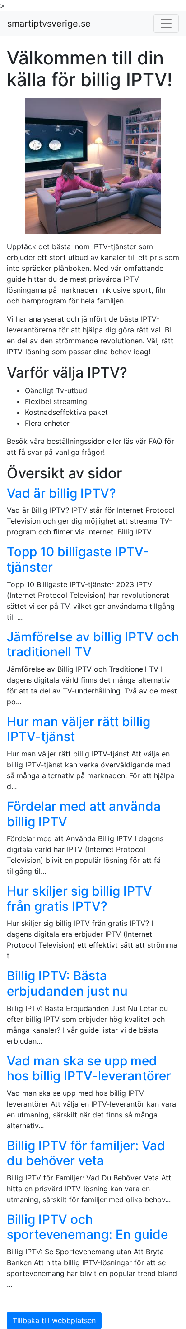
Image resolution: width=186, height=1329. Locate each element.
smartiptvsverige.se (49, 23)
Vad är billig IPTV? (61, 493)
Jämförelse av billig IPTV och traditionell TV (93, 644)
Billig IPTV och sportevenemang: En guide (87, 1227)
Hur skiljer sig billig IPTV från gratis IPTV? (79, 898)
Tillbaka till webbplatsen (54, 1320)
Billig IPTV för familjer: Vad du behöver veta (86, 1153)
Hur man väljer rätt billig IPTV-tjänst (78, 729)
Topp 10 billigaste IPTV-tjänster (78, 559)
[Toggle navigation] (166, 23)
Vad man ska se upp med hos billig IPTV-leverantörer (89, 1068)
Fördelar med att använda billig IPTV (84, 814)
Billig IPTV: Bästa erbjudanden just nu (67, 983)
